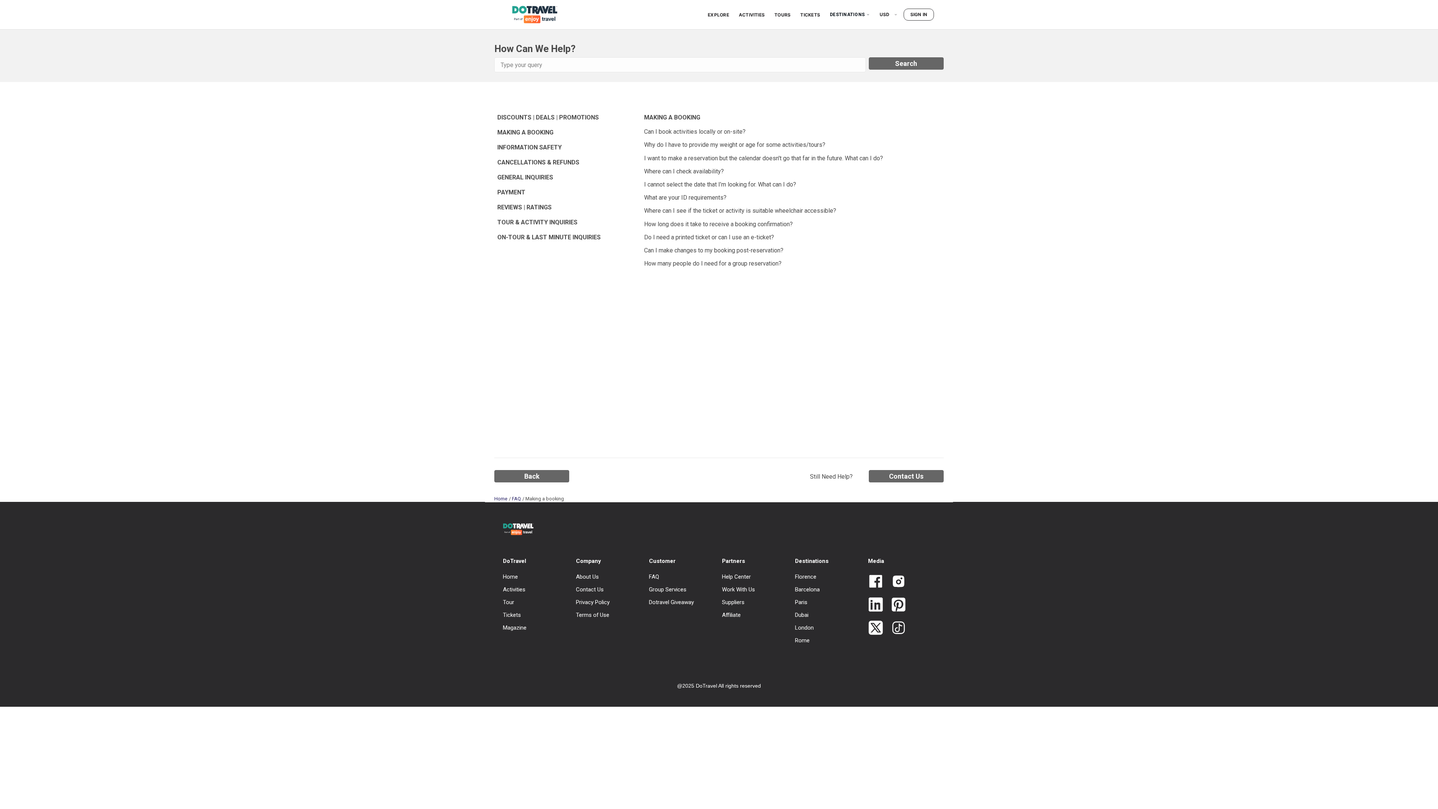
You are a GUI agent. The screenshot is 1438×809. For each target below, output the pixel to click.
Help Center (736, 576)
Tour (508, 602)
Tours (782, 15)
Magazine (515, 627)
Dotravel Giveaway (671, 602)
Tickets (810, 15)
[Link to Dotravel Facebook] (875, 582)
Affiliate (731, 615)
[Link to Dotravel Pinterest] (895, 605)
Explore (718, 15)
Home (500, 499)
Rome (802, 640)
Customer (662, 561)
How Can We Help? (535, 48)
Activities (752, 15)
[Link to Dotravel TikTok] (895, 628)
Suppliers (733, 602)
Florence (805, 576)
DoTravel (514, 561)
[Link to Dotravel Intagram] (895, 582)
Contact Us (906, 476)
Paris (801, 602)
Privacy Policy (593, 602)
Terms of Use (592, 615)
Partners (733, 561)
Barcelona (807, 589)
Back (532, 476)
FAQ (516, 499)
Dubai (802, 615)
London (804, 627)
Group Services (667, 589)
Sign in (919, 14)
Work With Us (738, 589)
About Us (587, 576)
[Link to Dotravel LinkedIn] (875, 605)
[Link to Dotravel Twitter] (875, 628)
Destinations (847, 14)
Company (588, 561)
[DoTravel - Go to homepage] (530, 14)
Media (876, 561)
